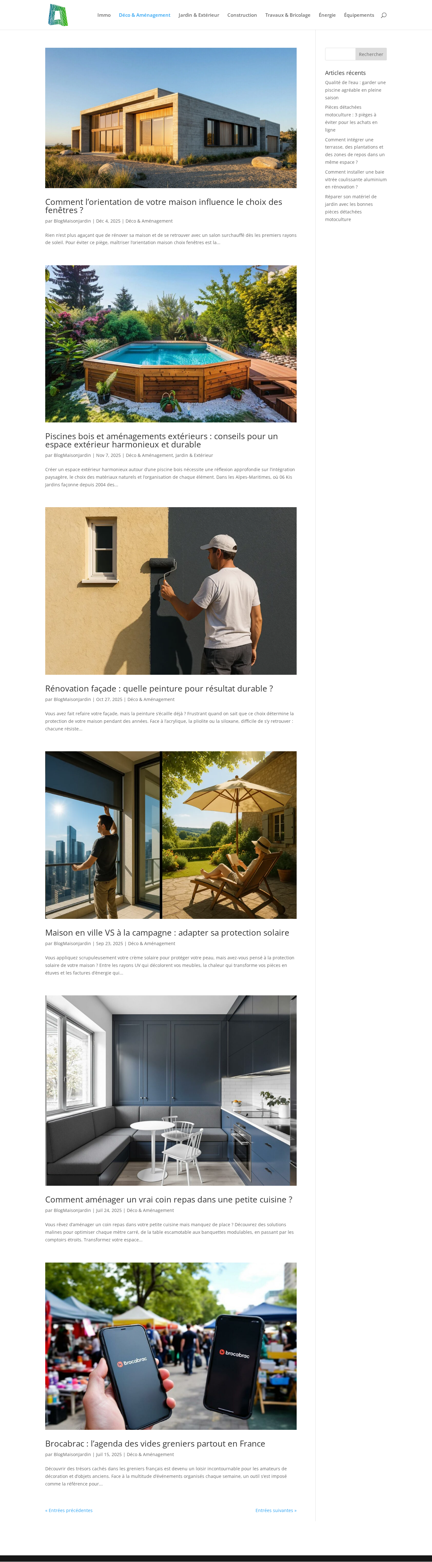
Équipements (359, 15)
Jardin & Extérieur (199, 15)
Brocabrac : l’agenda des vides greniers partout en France (155, 1443)
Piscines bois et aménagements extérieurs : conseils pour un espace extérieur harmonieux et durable (161, 440)
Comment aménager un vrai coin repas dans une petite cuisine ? (168, 1199)
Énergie (327, 15)
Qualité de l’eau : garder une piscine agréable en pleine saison (355, 90)
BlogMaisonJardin (72, 221)
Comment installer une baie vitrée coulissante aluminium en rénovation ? (356, 179)
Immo (104, 15)
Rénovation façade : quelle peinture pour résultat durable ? (159, 688)
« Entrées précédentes (69, 1510)
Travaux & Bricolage (288, 15)
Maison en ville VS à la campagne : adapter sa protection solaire (167, 932)
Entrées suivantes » (276, 1510)
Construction (242, 15)
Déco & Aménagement (144, 15)
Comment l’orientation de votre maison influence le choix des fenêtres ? (163, 206)
